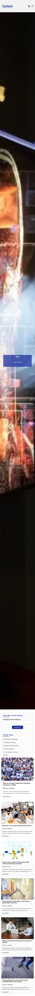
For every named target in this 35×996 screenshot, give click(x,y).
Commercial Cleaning (10, 739)
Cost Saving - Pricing (10, 752)
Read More (6, 796)
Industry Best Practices (11, 745)
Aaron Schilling (8, 945)
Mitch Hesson (7, 866)
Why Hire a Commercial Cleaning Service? (17, 825)
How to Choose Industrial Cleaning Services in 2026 (16, 784)
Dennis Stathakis (8, 984)
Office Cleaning (9, 749)
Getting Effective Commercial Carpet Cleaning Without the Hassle (15, 980)
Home (15, 362)
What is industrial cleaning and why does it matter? (17, 941)
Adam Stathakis (9, 788)
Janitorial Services (10, 742)
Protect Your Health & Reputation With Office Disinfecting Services (15, 862)
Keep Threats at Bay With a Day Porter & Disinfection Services (16, 902)
